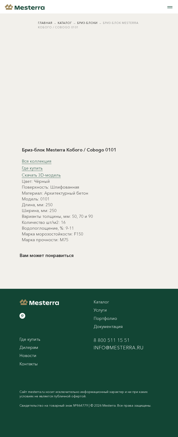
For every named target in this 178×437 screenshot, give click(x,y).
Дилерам (28, 347)
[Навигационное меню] (169, 7)
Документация (108, 326)
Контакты (28, 363)
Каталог (65, 23)
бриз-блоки (87, 23)
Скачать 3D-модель (41, 175)
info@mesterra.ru (119, 347)
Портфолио (105, 318)
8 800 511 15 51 (112, 340)
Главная (45, 23)
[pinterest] (22, 316)
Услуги (100, 310)
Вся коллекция (36, 161)
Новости (27, 355)
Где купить (32, 168)
